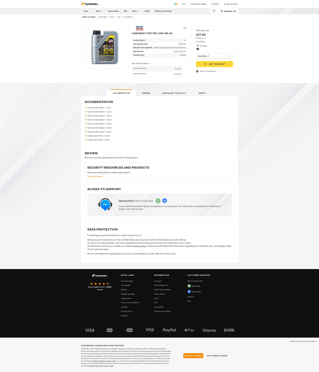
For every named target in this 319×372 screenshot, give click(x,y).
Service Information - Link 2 (99, 111)
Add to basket (216, 64)
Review (146, 93)
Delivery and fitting (163, 11)
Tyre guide (125, 285)
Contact (215, 4)
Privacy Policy (127, 311)
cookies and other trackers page (104, 361)
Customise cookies (216, 356)
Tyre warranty (127, 281)
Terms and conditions (130, 302)
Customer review (198, 4)
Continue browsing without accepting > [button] (303, 341)
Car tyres (158, 281)
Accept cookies (193, 356)
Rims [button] (98, 11)
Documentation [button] (95, 176)
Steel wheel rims (161, 285)
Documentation (121, 93)
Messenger (196, 291)
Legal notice (126, 298)
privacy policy (139, 246)
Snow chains (113, 11)
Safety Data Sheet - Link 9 (98, 139)
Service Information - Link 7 (99, 131)
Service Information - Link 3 (99, 115)
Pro (183, 4)
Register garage (127, 294)
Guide (147, 11)
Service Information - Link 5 (99, 123)
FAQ (189, 301)
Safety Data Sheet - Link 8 (98, 135)
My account (232, 4)
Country (124, 307)
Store (134, 11)
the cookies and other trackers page (100, 366)
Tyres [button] (86, 11)
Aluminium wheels (162, 289)
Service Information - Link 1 (99, 107)
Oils (125, 11)
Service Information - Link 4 (99, 119)
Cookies (124, 315)
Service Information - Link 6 (99, 127)
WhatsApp (195, 286)
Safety (202, 93)
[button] (157, 68)
